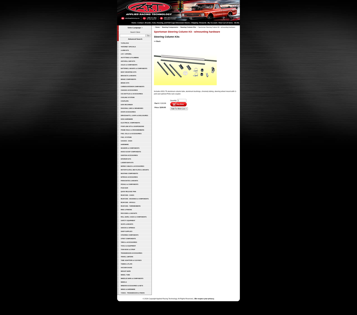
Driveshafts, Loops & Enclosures (134, 115)
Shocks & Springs (128, 228)
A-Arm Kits (125, 50)
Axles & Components (129, 65)
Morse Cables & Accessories (132, 166)
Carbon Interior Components (132, 86)
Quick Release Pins (128, 191)
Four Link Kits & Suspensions (132, 126)
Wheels (124, 282)
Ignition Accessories (129, 155)
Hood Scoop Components (131, 151)
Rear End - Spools (128, 202)
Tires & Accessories (129, 242)
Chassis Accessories (129, 90)
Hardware (125, 144)
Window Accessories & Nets (132, 285)
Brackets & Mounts (128, 75)
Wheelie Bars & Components (132, 278)
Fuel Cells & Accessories (131, 133)
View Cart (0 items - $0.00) (228, 23)
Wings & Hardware (128, 289)
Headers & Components (130, 148)
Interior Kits (126, 159)
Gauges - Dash (126, 141)
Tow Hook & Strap (128, 249)
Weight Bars (126, 271)
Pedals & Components (129, 184)
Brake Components (128, 79)
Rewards (202, 23)
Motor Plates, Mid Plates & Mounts (135, 170)
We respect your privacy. (204, 299)
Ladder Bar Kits (127, 162)
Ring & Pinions (126, 209)
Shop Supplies (126, 231)
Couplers (125, 101)
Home (134, 23)
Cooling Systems (128, 97)
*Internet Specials (128, 46)
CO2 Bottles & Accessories (132, 94)
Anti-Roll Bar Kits (128, 61)
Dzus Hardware (127, 119)
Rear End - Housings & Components (135, 199)
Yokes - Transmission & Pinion (132, 293)
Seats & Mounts (127, 224)
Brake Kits (125, 83)
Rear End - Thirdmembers (131, 206)
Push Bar (124, 188)
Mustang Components (129, 173)
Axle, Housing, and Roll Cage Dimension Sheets (171, 23)
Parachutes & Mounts (129, 180)
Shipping (194, 23)
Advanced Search (135, 39)
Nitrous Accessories (129, 177)
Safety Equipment (128, 220)
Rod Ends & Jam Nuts (129, 213)
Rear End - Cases (127, 195)
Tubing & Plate (126, 264)
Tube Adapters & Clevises (131, 260)
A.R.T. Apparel (126, 54)
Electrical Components (130, 123)
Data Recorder (127, 104)
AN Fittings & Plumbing (130, 57)
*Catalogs (125, 43)
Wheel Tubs (125, 275)
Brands (148, 23)
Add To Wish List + (179, 109)
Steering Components (129, 235)
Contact (141, 23)
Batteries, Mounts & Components (134, 68)
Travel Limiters (127, 256)
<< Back (157, 41)
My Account (212, 23)
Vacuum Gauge (126, 267)
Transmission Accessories (131, 253)
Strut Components (128, 238)
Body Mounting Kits (128, 72)
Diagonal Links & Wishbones (132, 108)
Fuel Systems (126, 137)
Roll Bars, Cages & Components (134, 217)
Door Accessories (128, 112)
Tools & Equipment (128, 246)
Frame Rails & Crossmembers (132, 130)
